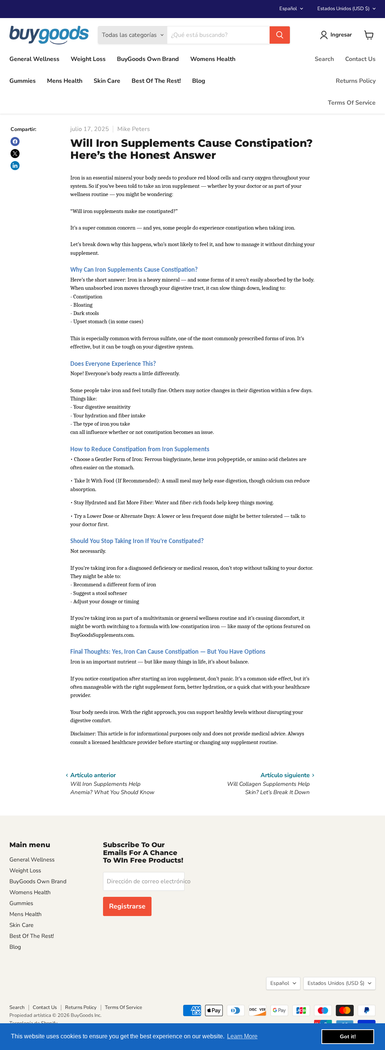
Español (288, 8)
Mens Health (64, 81)
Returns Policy (356, 81)
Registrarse (127, 906)
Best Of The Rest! (156, 81)
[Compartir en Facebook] (15, 141)
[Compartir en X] (15, 153)
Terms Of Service (352, 103)
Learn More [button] (242, 1036)
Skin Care (107, 81)
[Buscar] (280, 35)
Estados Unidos (343, 8)
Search (324, 59)
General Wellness (34, 59)
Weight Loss (88, 59)
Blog (198, 81)
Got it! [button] (348, 1036)
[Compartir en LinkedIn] (15, 165)
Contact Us (360, 59)
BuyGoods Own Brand (148, 59)
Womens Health (212, 59)
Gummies (22, 81)
